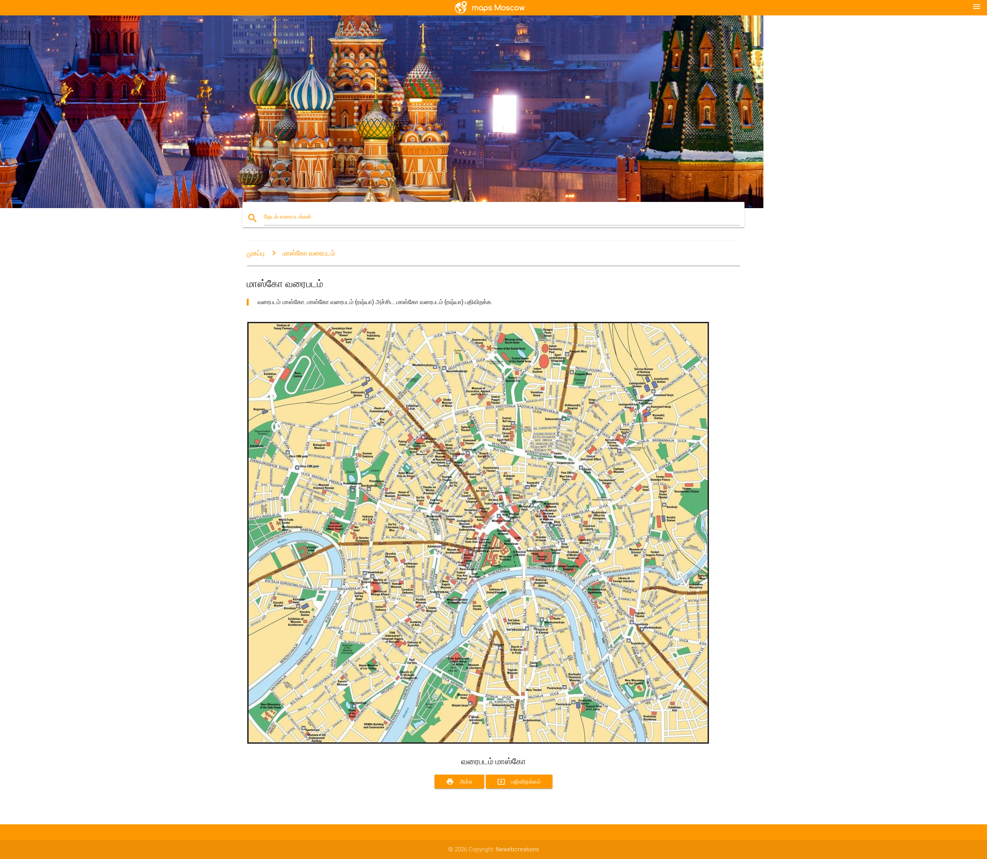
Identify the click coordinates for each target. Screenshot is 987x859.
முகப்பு (255, 253)
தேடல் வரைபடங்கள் (288, 216)
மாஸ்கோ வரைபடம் (309, 253)
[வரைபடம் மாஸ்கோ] (478, 742)
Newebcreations (517, 849)
